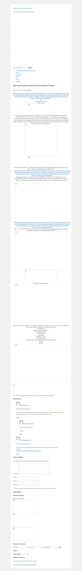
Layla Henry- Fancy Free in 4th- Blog (22, 8)
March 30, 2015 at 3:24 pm (23, 443)
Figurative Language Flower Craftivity (56, 229)
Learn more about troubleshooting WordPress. (25, 564)
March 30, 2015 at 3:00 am (23, 408)
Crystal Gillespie (24, 440)
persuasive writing (29, 395)
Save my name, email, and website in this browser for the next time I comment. (35, 488)
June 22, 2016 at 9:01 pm (26, 427)
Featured (22, 395)
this (38, 283)
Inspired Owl (23, 405)
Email (15, 481)
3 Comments (50, 395)
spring (36, 395)
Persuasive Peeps (21, 177)
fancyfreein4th (27, 423)
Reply (18, 417)
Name (15, 477)
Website (15, 484)
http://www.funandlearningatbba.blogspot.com (28, 450)
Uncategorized (43, 395)
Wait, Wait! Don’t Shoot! (55, 167)
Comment (16, 473)
